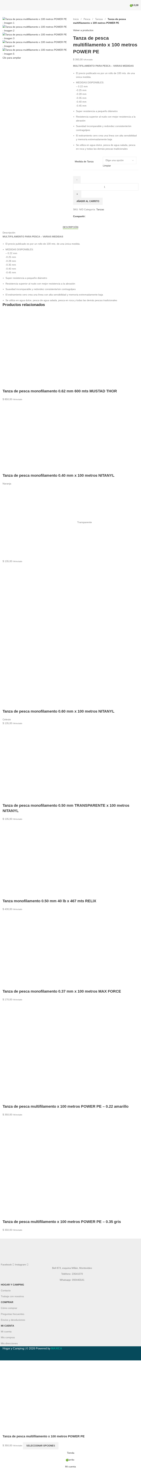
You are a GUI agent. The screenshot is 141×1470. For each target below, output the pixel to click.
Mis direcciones (9, 1343)
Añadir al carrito (88, 201)
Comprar (7, 1302)
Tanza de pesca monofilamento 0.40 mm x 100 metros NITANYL (58, 475)
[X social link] (92, 216)
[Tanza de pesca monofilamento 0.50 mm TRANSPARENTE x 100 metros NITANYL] (40, 762)
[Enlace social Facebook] (87, 216)
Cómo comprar (9, 1308)
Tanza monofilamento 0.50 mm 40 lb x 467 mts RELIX (49, 901)
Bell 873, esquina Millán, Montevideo (72, 1268)
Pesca (87, 19)
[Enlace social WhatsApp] (100, 216)
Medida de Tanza (84, 161)
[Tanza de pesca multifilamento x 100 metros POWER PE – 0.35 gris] (40, 1165)
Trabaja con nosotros (12, 1296)
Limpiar (107, 165)
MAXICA (56, 1348)
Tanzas (99, 19)
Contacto (6, 1290)
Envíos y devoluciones (13, 1319)
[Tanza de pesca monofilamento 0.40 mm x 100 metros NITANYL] (40, 435)
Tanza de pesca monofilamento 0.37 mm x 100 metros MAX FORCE (62, 991)
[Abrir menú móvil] (4, 5)
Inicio (76, 19)
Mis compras (8, 1337)
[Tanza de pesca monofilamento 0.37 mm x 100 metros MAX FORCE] (40, 947)
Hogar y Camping (12, 1284)
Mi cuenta (7, 1325)
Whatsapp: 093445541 (72, 1279)
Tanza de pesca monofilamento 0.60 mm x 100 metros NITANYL (58, 711)
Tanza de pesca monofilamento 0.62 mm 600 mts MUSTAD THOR (60, 391)
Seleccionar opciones (40, 1445)
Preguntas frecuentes (12, 1314)
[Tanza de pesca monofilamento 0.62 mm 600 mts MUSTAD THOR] (40, 347)
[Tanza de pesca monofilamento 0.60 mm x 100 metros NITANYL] (40, 600)
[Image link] (70, 1250)
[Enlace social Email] (96, 216)
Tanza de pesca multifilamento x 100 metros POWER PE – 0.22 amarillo (65, 1106)
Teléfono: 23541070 (72, 1273)
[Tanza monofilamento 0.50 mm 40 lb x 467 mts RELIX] (40, 857)
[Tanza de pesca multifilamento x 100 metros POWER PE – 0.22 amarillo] (40, 1050)
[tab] (70, 227)
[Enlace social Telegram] (104, 216)
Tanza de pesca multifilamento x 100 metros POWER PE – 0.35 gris (62, 1222)
